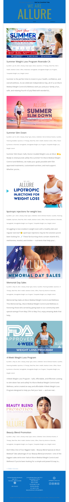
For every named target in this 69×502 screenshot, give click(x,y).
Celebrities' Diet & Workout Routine (46, 137)
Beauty (23, 66)
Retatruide (27, 69)
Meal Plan (52, 66)
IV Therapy (45, 66)
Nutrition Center (15, 69)
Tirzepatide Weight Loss (13, 73)
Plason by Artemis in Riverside (53, 219)
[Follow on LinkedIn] (58, 484)
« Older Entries (12, 469)
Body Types (28, 66)
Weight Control (24, 73)
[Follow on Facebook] (50, 484)
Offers (22, 69)
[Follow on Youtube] (56, 484)
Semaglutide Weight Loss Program (47, 69)
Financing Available (12, 141)
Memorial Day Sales (16, 282)
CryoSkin (58, 137)
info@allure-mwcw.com (54, 480)
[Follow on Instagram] (53, 484)
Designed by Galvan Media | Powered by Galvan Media (48, 497)
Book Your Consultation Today (42, 2)
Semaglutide (34, 69)
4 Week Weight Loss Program (21, 357)
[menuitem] (16, 21)
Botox (34, 66)
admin (10, 66)
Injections (39, 66)
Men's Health (39, 141)
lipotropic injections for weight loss (24, 211)
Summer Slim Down (17, 132)
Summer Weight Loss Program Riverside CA (28, 61)
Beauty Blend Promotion (19, 432)
